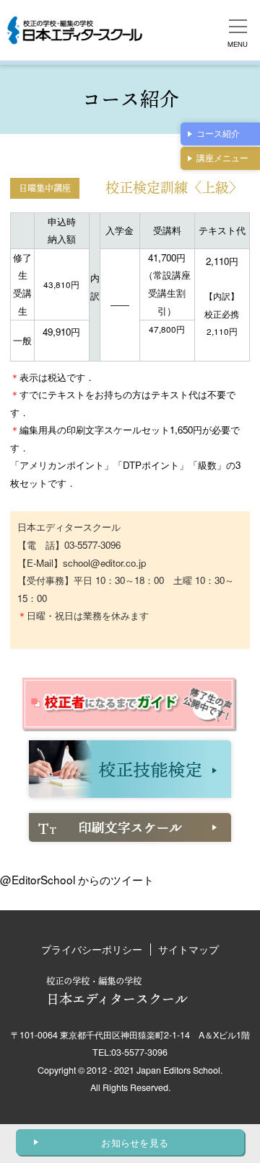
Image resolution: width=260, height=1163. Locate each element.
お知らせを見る (134, 1142)
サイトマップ (188, 949)
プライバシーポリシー (91, 949)
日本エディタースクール (117, 991)
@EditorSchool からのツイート (77, 879)
